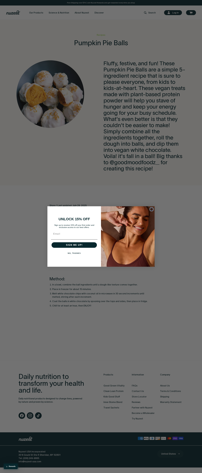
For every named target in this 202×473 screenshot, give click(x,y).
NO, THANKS (74, 253)
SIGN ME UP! (74, 245)
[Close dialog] (151, 209)
